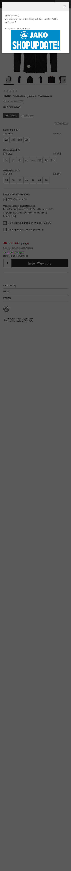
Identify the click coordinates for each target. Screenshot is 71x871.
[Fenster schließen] (65, 6)
